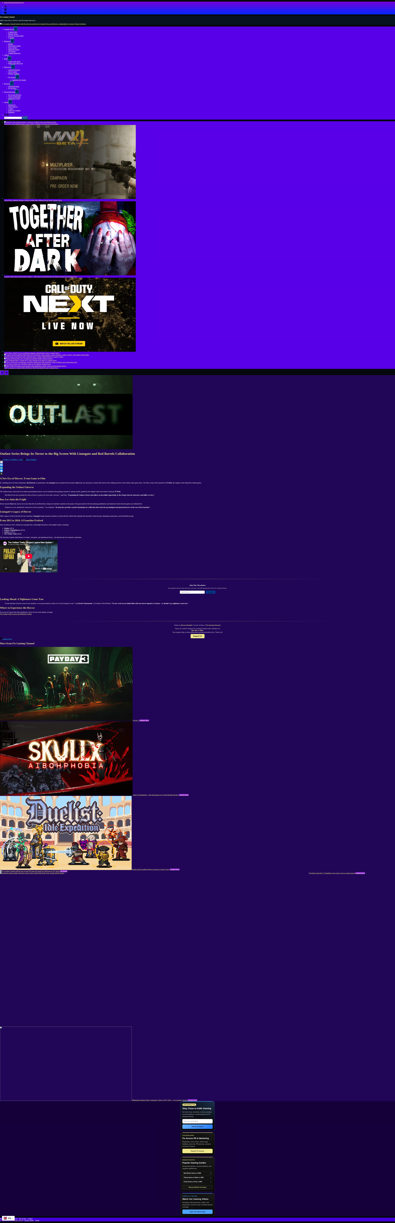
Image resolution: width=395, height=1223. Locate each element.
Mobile (10, 44)
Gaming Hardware (14, 53)
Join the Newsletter (197, 1126)
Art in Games (12, 72)
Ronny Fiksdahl (31, 460)
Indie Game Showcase (15, 63)
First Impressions (13, 86)
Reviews (7, 84)
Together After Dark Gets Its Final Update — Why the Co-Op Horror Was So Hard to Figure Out (35, 277)
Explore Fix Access (197, 1151)
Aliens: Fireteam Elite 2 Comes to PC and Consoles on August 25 (25, 360)
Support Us (12, 105)
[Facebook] (197, 465)
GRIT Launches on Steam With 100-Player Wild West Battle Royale (26, 368)
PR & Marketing (9, 92)
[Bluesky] (197, 470)
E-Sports (11, 37)
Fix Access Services (14, 95)
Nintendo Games (13, 49)
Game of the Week (14, 61)
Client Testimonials (14, 97)
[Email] (197, 462)
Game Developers (14, 70)
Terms (37, 1220)
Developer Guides (14, 98)
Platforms (7, 41)
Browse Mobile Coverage (197, 1187)
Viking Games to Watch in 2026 (194, 1177)
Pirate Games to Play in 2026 (193, 1181)
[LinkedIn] (197, 467)
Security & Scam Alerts (15, 36)
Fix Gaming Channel (7, 17)
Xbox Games (12, 48)
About (6, 102)
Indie (5, 59)
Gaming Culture (58, 357)
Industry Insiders (13, 74)
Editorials (11, 112)
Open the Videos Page (197, 1212)
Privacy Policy (29, 1220)
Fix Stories (11, 77)
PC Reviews (12, 88)
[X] (197, 473)
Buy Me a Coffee (197, 630)
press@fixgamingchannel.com (14, 2)
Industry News (13, 34)
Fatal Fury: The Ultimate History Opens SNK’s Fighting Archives (25, 124)
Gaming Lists (12, 32)
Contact (10, 108)
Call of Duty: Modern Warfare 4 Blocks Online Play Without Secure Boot (28, 200)
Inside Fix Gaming (14, 110)
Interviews (7, 67)
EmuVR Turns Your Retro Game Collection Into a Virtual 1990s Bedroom (28, 357)
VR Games (12, 51)
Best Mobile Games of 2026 (192, 1173)
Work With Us (13, 107)
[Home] (43, 24)
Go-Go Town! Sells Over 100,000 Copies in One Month (22, 364)
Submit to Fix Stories (19, 80)
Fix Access (22, 1218)
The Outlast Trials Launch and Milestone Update (16, 614)
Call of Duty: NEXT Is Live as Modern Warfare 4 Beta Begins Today (26, 353)
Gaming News (9, 29)
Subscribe (211, 592)
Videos (6, 55)
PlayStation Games (14, 46)
